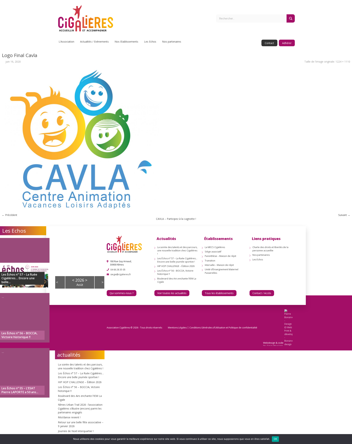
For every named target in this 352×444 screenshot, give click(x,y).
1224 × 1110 (343, 61)
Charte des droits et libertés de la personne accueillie (270, 249)
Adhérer (287, 43)
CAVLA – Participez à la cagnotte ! (176, 219)
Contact (269, 43)
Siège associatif (213, 251)
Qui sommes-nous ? (121, 293)
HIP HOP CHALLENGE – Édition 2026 (80, 382)
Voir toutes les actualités (171, 293)
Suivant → (344, 215)
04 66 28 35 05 (117, 269)
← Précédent (9, 215)
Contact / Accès (261, 293)
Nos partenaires (171, 41)
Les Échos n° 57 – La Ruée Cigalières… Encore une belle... (19, 278)
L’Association (66, 41)
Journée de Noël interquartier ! (76, 431)
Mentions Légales (177, 327)
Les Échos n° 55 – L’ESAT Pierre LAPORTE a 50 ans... (19, 390)
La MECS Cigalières (215, 247)
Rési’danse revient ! (69, 417)
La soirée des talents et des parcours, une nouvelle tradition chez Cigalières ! (177, 251)
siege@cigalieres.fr (120, 274)
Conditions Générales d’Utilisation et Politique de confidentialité (223, 327)
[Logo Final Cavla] (81, 140)
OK (275, 438)
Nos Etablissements (126, 41)
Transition (210, 260)
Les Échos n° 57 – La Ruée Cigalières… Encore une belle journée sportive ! (177, 260)
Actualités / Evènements (94, 41)
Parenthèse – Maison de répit (220, 256)
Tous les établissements (219, 293)
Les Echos (150, 41)
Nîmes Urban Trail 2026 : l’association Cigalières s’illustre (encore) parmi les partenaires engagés (80, 408)
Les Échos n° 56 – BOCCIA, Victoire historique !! (19, 335)
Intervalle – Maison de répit (219, 265)
